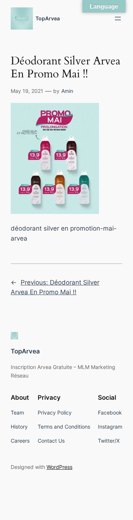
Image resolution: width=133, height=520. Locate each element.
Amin (67, 91)
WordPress (59, 467)
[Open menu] (117, 18)
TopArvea (47, 18)
